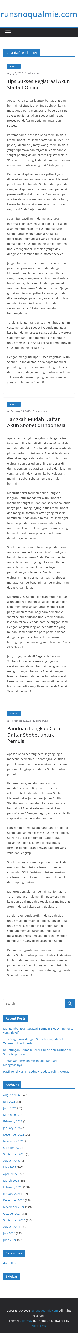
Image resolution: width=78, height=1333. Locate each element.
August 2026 (11, 1095)
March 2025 (11, 1180)
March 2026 (11, 1115)
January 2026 (12, 1128)
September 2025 (14, 1154)
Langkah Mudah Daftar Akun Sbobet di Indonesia (36, 422)
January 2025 (12, 1194)
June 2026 (9, 1108)
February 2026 (12, 1121)
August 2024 (11, 1227)
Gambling (14, 66)
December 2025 (13, 1134)
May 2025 (9, 1167)
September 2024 (14, 1220)
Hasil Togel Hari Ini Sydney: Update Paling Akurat (36, 1071)
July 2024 (9, 1233)
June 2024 (9, 1240)
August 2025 (11, 1161)
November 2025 (13, 1141)
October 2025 (12, 1148)
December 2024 (13, 1200)
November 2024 (13, 1207)
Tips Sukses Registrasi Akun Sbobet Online (38, 84)
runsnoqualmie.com (39, 13)
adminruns (34, 73)
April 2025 (10, 1174)
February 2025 (12, 1187)
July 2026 (9, 1101)
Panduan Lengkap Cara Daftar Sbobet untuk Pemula (33, 734)
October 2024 (12, 1213)
